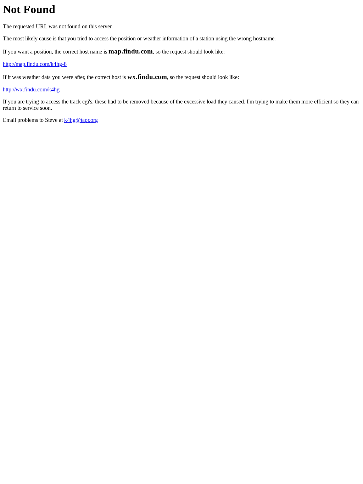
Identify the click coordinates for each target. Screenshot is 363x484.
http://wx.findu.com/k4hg (31, 89)
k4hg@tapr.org (81, 120)
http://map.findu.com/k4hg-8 (35, 64)
